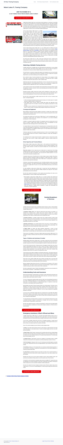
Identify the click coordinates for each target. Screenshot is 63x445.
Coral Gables (36, 50)
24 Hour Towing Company (11, 2)
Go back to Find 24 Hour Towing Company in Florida (18, 376)
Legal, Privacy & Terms (46, 441)
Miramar (28, 50)
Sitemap (52, 441)
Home (35, 1)
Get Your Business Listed (54, 1)
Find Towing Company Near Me (42, 1)
